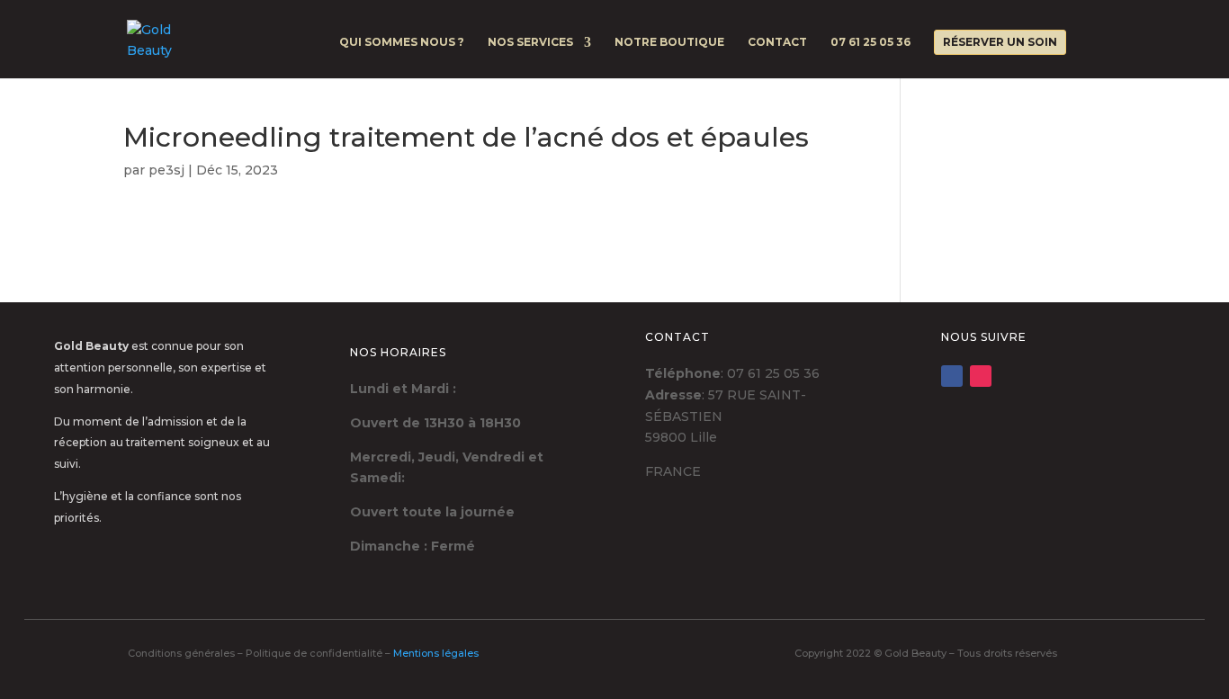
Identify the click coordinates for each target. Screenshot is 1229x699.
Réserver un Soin (1000, 42)
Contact (777, 42)
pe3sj (166, 170)
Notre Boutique (669, 42)
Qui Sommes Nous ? (401, 42)
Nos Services (530, 42)
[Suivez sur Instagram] (980, 376)
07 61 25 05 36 (870, 42)
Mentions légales (436, 653)
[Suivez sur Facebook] (952, 376)
